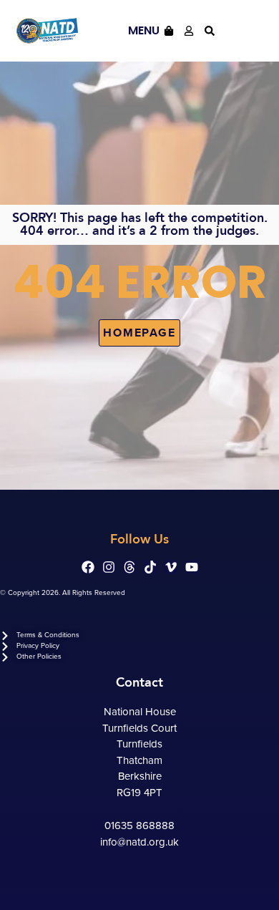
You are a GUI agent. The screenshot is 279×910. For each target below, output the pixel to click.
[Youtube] (191, 567)
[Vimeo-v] (171, 567)
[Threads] (129, 567)
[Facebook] (88, 567)
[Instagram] (108, 567)
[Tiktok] (150, 567)
